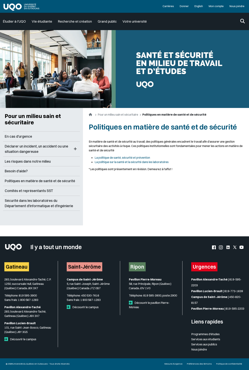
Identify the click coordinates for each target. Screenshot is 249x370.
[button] (75, 149)
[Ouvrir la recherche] (242, 21)
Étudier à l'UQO (14, 21)
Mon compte (216, 6)
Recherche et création (75, 21)
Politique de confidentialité (229, 364)
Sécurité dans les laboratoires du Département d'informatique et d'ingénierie (39, 203)
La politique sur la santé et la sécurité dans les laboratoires (132, 162)
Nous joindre (236, 6)
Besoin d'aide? (16, 171)
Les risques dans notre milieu (28, 161)
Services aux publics (204, 344)
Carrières (168, 6)
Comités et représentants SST (29, 191)
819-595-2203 (235, 308)
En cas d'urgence (18, 136)
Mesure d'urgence (173, 364)
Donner (184, 6)
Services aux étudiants (205, 339)
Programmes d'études (205, 334)
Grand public (107, 21)
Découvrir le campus (22, 339)
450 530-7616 (90, 295)
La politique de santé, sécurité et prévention (122, 157)
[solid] (6, 339)
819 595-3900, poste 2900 (160, 295)
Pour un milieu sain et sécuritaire (33, 119)
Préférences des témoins (199, 364)
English (198, 6)
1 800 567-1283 (28, 300)
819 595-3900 (28, 295)
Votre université (134, 21)
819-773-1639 (233, 291)
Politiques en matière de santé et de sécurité (40, 181)
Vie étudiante (42, 21)
